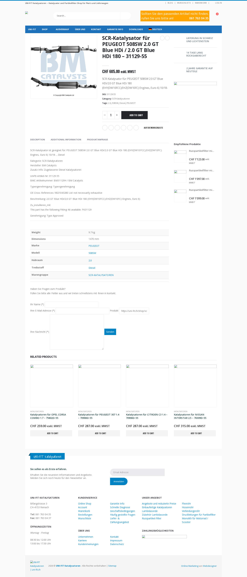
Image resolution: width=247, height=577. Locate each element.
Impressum (116, 540)
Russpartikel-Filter (151, 518)
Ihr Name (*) (37, 304)
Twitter (111, 127)
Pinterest (130, 127)
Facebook (105, 127)
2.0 (109, 103)
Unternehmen (85, 536)
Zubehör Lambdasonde (155, 514)
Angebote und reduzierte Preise (159, 503)
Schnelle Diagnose (120, 507)
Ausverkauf (62, 29)
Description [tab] (37, 139)
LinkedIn (117, 127)
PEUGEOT (131, 103)
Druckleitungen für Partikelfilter (199, 514)
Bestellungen (85, 514)
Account (82, 507)
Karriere (82, 540)
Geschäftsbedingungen (122, 511)
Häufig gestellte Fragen (122, 514)
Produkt (114, 310)
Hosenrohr (188, 507)
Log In (218, 3)
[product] (180, 156)
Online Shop (84, 503)
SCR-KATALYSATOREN (101, 275)
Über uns (80, 29)
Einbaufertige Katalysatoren (157, 507)
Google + (123, 127)
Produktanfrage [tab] (97, 139)
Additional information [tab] (66, 139)
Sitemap (112, 565)
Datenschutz (117, 544)
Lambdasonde (150, 511)
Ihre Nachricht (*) (40, 331)
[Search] (125, 15)
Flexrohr (186, 503)
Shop (45, 29)
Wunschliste (184, 3)
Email (136, 127)
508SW (115, 103)
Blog (170, 3)
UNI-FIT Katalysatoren (68, 565)
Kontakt (96, 29)
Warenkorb (201, 3)
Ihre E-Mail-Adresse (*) (43, 310)
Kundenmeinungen (88, 544)
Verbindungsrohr (191, 511)
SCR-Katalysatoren (121, 98)
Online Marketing (189, 566)
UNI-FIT (32, 29)
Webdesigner (210, 566)
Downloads (136, 29)
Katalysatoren (37, 411)
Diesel (122, 103)
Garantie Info (115, 29)
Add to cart (136, 115)
